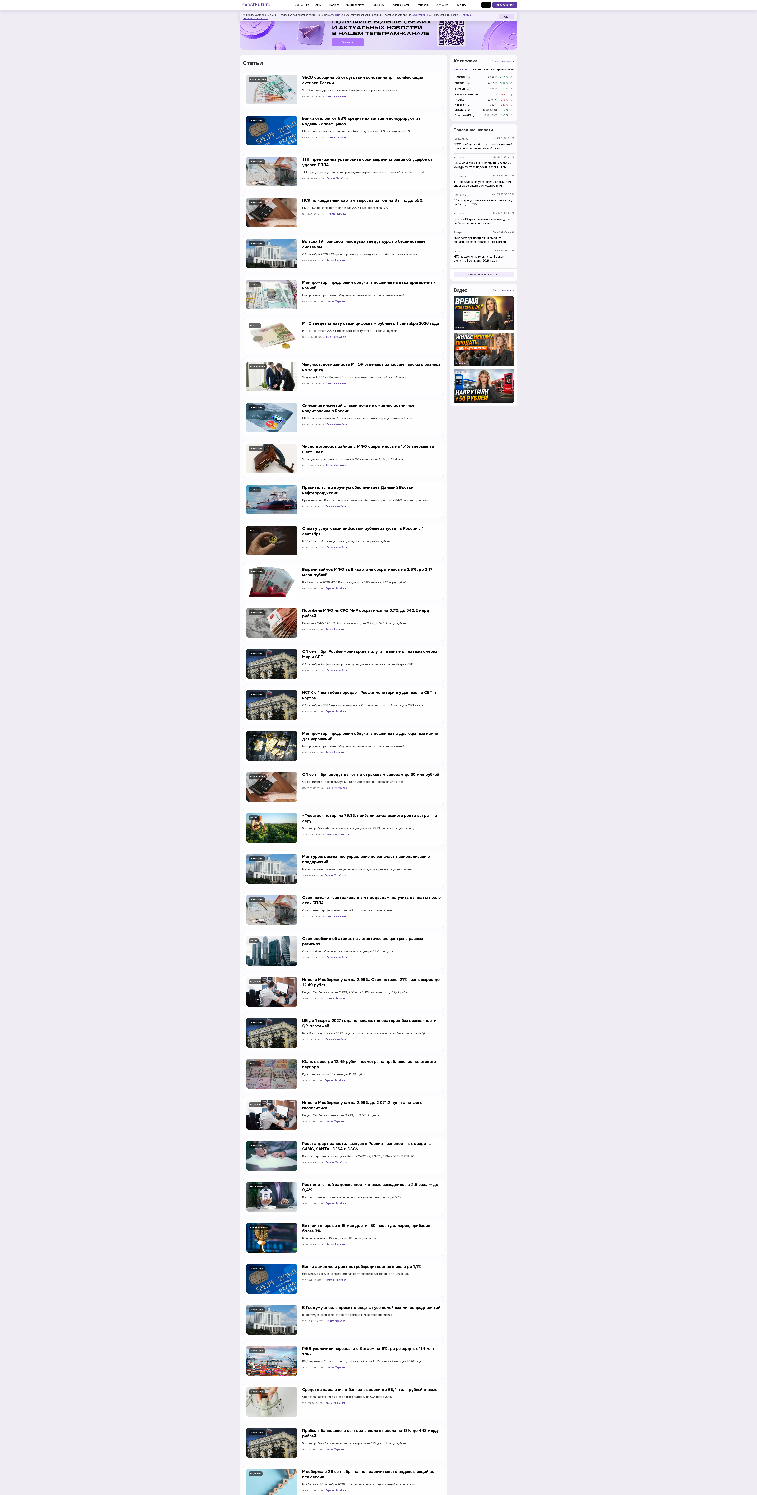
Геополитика (258, 79)
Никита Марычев (336, 96)
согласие (334, 15)
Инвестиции (257, 366)
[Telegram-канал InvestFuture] (378, 32)
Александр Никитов (337, 834)
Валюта (254, 325)
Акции (253, 817)
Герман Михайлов (337, 178)
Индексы (255, 981)
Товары (254, 284)
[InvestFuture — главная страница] (255, 5)
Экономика (256, 120)
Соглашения (421, 15)
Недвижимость (259, 1186)
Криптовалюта (259, 1227)
